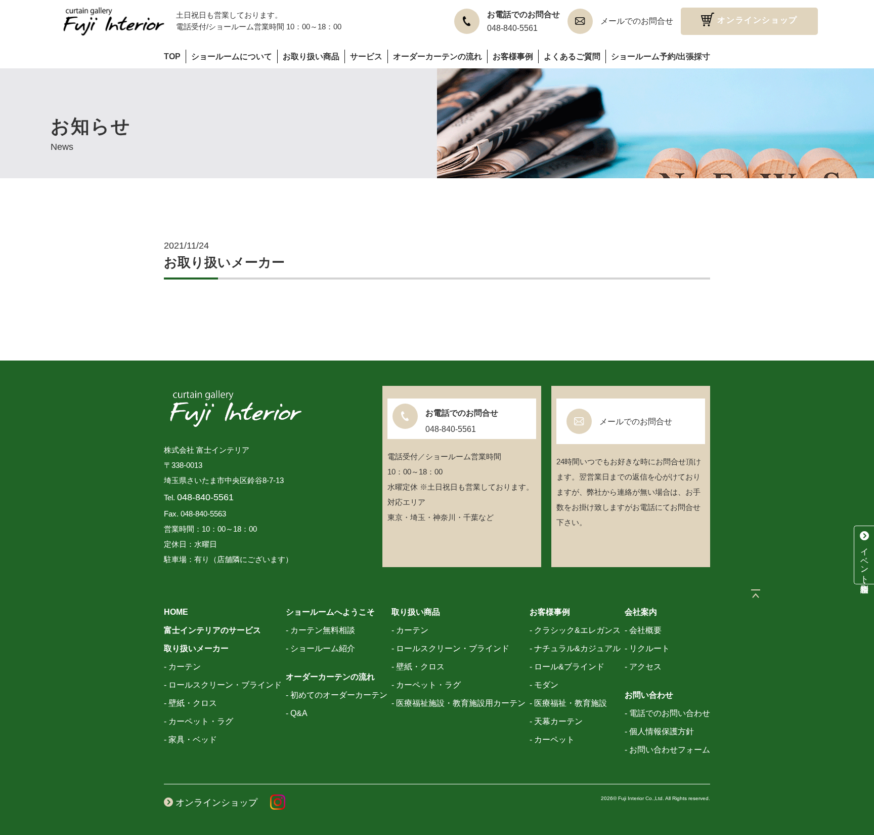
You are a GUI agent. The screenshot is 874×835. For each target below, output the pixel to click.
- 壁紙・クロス (190, 703)
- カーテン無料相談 (320, 630)
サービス (366, 56)
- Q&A (297, 713)
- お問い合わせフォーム (667, 749)
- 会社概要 (643, 630)
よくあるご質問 (572, 56)
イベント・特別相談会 (864, 559)
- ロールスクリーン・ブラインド (223, 685)
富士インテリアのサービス (212, 630)
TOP (172, 56)
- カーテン (182, 666)
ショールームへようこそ (330, 612)
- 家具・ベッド (190, 739)
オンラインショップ (756, 20)
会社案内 (641, 612)
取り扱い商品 (415, 612)
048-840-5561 (512, 28)
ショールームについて (231, 56)
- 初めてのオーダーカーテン (336, 695)
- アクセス (643, 666)
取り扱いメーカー (196, 648)
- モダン (544, 685)
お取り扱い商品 (311, 56)
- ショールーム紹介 (320, 648)
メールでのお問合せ (636, 21)
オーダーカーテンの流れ (437, 56)
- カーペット (552, 739)
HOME (176, 612)
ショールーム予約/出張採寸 (660, 56)
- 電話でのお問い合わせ (667, 713)
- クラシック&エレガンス (575, 630)
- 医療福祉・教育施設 (568, 703)
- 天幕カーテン (556, 721)
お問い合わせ (649, 695)
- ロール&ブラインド (567, 666)
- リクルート (647, 648)
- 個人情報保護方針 (659, 731)
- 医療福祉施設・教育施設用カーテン (458, 703)
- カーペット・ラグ (198, 721)
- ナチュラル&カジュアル (575, 648)
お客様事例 (513, 56)
